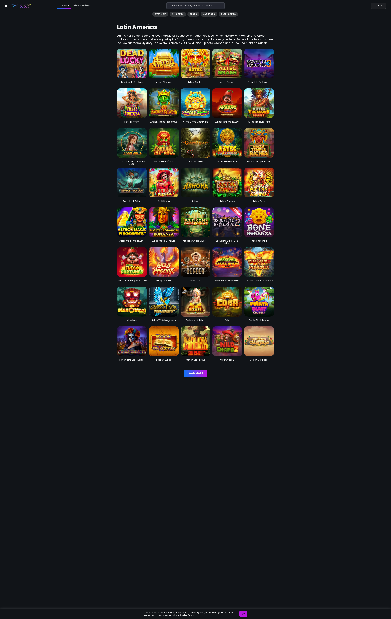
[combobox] (195, 5)
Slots (193, 14)
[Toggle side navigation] (6, 6)
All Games (178, 14)
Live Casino (82, 5)
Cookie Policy (186, 615)
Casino (64, 5)
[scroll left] (3, 14)
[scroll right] (387, 14)
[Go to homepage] (21, 6)
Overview (160, 14)
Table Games (228, 14)
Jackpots (209, 14)
